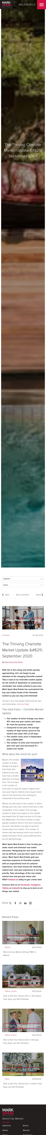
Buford (25, 1125)
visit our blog (22, 704)
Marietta (26, 1130)
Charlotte (5, 635)
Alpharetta (6, 1125)
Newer (38, 595)
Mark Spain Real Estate (14, 662)
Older (7, 595)
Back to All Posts (22, 595)
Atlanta (5, 1130)
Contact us (13, 879)
